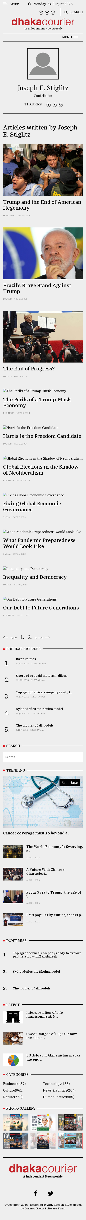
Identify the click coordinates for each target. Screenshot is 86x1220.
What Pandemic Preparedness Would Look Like (39, 543)
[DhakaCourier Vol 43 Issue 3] (70, 1128)
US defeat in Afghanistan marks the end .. (53, 1057)
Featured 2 (9, 215)
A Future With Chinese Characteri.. (45, 871)
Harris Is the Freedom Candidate (42, 436)
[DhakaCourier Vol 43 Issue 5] (15, 1128)
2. (30, 637)
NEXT (39, 638)
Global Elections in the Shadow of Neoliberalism (40, 469)
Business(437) (14, 1084)
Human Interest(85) (58, 1097)
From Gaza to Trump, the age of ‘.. (53, 894)
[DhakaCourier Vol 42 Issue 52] (70, 1146)
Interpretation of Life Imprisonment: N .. (44, 1014)
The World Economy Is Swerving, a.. (54, 849)
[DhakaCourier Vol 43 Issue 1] (43, 1146)
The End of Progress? (29, 368)
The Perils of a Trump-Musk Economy (37, 402)
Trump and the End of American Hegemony (42, 205)
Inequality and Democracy (35, 577)
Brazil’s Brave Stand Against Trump (37, 288)
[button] (70, 37)
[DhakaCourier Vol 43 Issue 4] (43, 1128)
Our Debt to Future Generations (41, 607)
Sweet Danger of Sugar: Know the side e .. (51, 1036)
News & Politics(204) (59, 1090)
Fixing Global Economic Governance (32, 506)
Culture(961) (13, 1090)
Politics (7, 299)
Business (8, 413)
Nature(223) (13, 1097)
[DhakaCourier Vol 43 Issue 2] (15, 1146)
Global (7, 517)
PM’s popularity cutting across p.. (54, 915)
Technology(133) (56, 1084)
